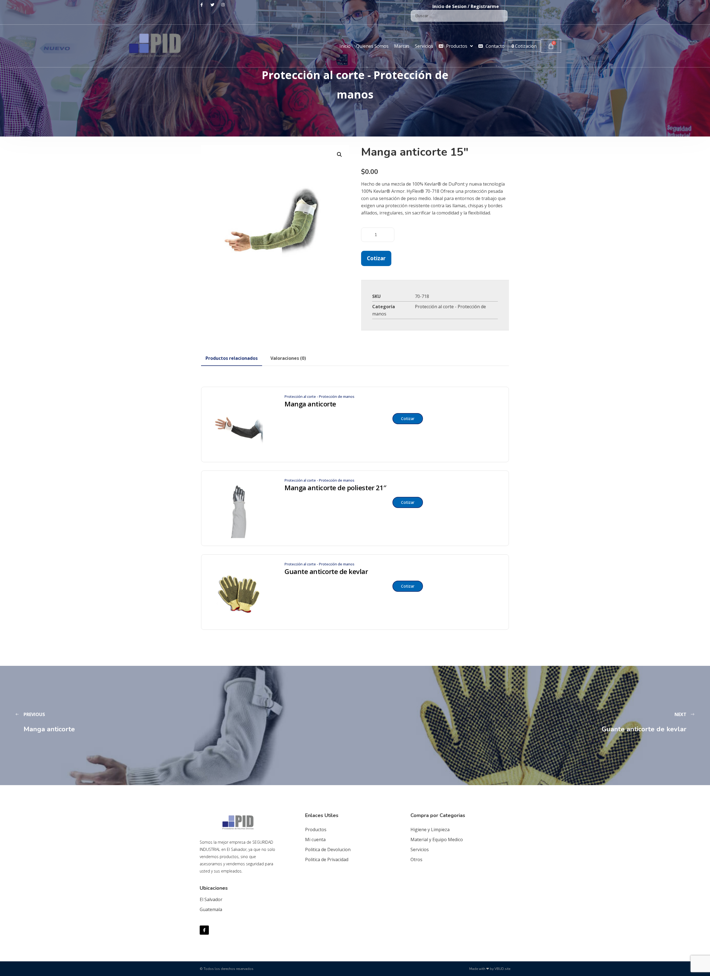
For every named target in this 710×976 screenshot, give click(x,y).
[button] (339, 155)
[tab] (231, 358)
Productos (315, 829)
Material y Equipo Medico (436, 839)
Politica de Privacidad (326, 859)
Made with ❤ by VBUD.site (489, 969)
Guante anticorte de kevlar (326, 571)
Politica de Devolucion (328, 849)
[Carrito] (551, 46)
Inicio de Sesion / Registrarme (465, 6)
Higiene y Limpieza (430, 829)
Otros (416, 859)
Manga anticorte (310, 404)
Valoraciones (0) (288, 358)
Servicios (419, 849)
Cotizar (376, 258)
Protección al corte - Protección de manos (319, 396)
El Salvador (211, 899)
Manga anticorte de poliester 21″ (335, 488)
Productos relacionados (232, 358)
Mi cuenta (315, 839)
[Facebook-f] (204, 930)
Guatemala (211, 909)
